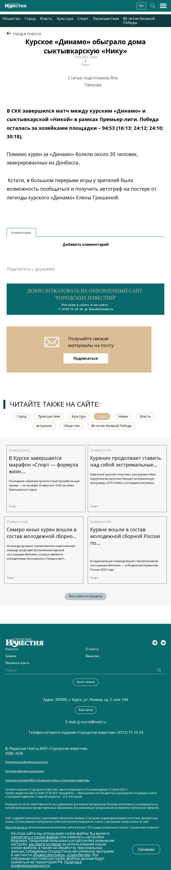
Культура (65, 18)
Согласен (146, 849)
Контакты (85, 710)
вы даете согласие (45, 844)
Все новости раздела (85, 596)
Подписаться (85, 358)
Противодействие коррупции (24, 771)
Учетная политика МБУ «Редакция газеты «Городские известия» (47, 780)
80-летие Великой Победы (139, 20)
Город (30, 18)
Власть (46, 18)
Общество (11, 18)
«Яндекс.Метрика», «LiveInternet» (62, 854)
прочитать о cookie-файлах (35, 836)
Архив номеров (85, 682)
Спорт (82, 18)
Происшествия (106, 18)
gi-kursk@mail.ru (91, 721)
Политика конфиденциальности (26, 762)
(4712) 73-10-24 (130, 732)
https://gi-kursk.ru (16, 827)
